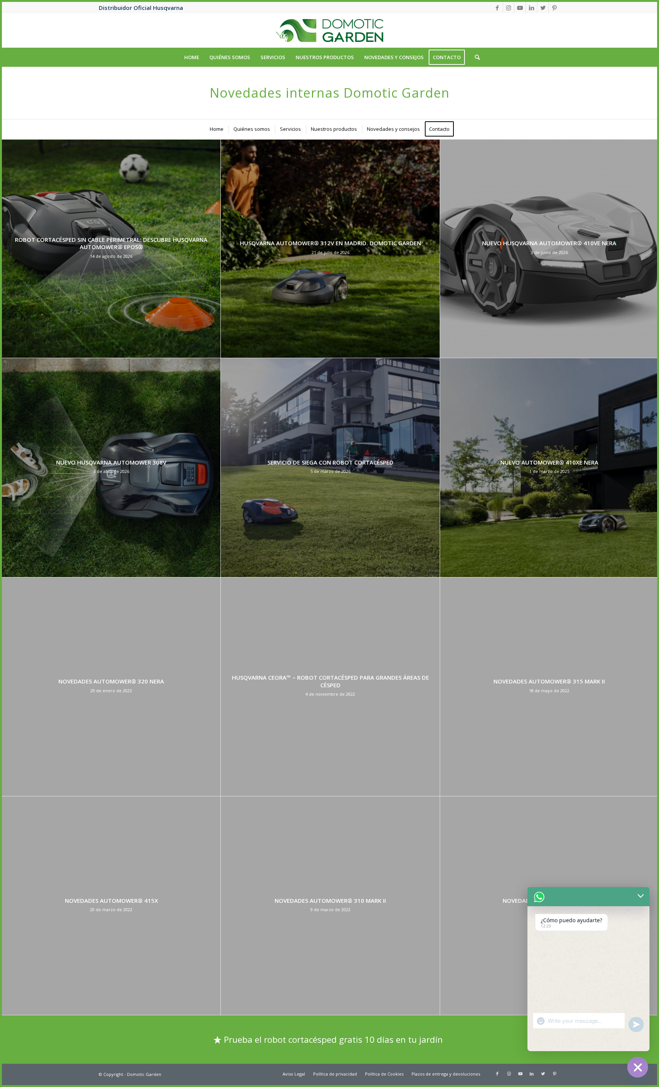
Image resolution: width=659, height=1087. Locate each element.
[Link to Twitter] (542, 7)
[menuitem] (191, 57)
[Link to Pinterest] (554, 7)
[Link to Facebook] (497, 7)
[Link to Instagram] (508, 7)
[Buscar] (475, 57)
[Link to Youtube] (520, 7)
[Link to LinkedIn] (531, 7)
